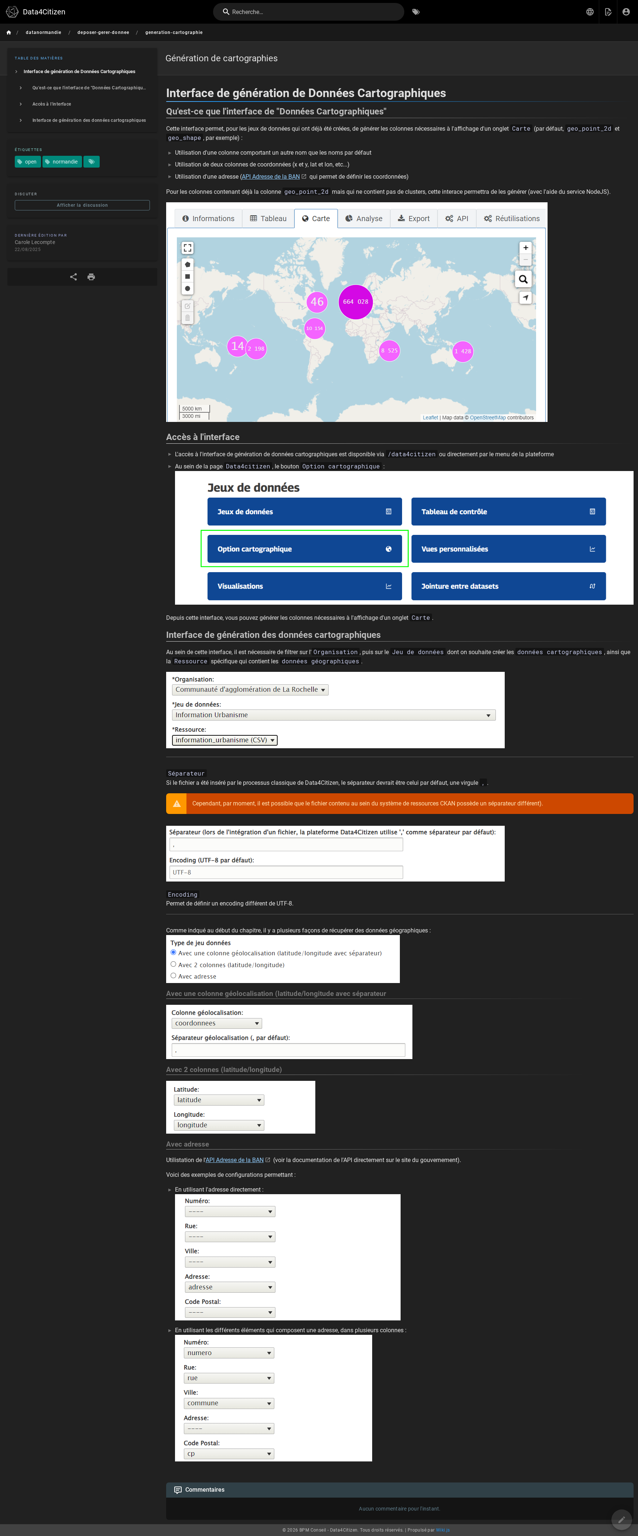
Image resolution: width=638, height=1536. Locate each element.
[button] (590, 12)
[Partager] (73, 277)
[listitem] (82, 71)
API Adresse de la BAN (271, 176)
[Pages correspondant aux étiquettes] (91, 162)
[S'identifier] (626, 12)
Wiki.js (443, 1530)
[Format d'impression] (91, 277)
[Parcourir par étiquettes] (416, 12)
